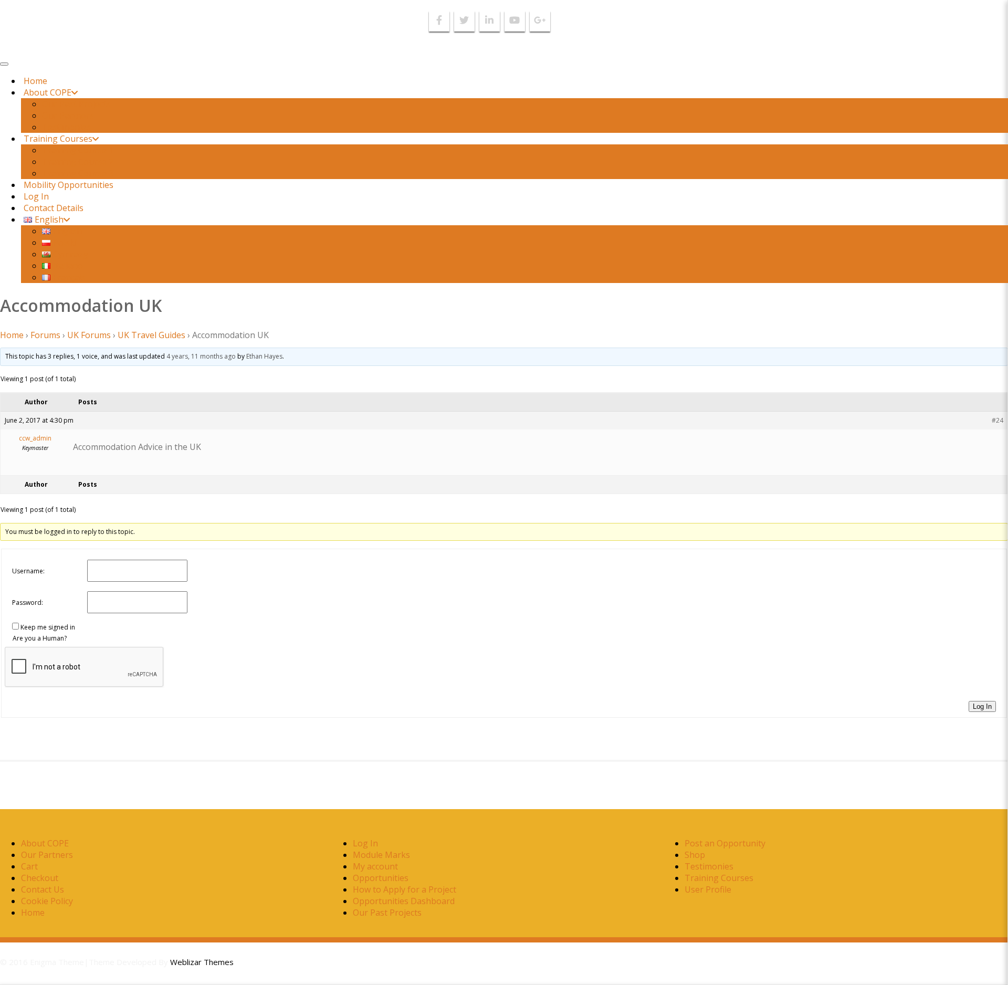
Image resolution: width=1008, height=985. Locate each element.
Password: (27, 602)
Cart (29, 866)
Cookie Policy (47, 901)
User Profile (708, 889)
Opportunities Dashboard (404, 901)
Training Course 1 (77, 150)
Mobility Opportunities (68, 185)
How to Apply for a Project (404, 889)
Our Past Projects (76, 104)
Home (35, 81)
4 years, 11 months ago (201, 356)
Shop (695, 855)
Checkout (39, 878)
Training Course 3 (77, 173)
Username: (28, 571)
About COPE (47, 92)
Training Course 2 (77, 161)
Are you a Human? (40, 638)
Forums (45, 335)
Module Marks (381, 855)
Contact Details (53, 208)
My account (375, 866)
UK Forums (89, 335)
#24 (997, 420)
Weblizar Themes (202, 962)
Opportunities (380, 878)
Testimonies (66, 127)
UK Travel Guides (151, 335)
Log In (36, 196)
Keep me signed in (47, 627)
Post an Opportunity (725, 843)
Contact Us (42, 889)
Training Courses (58, 138)
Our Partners (68, 115)
